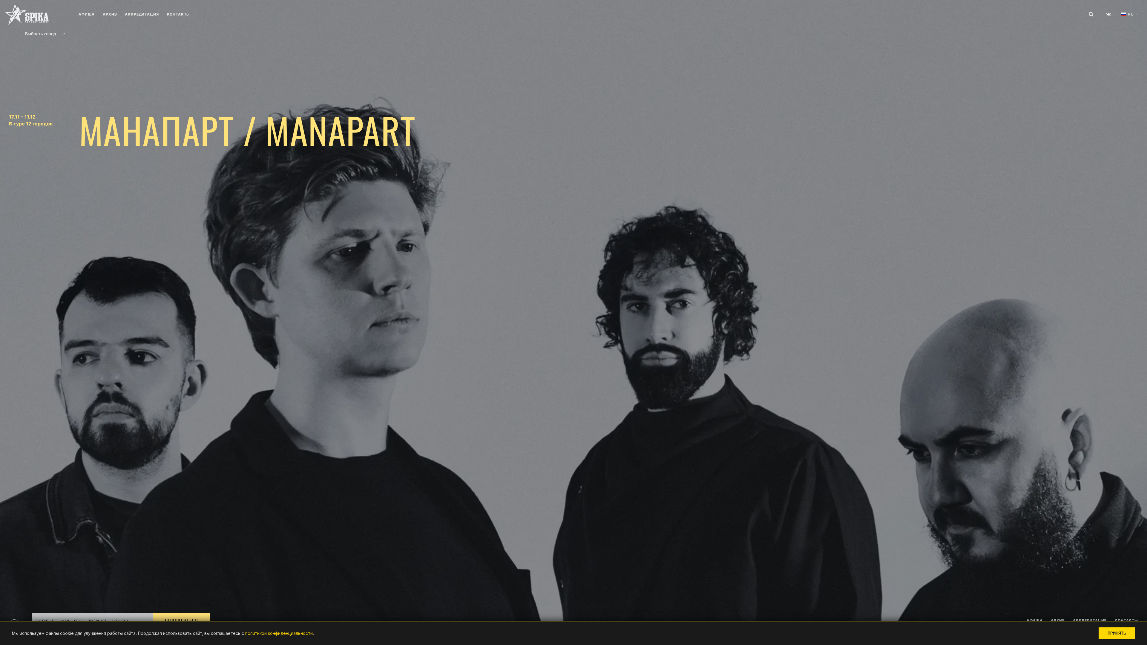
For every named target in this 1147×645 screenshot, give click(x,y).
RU (1131, 14)
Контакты (178, 14)
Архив (110, 14)
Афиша (87, 14)
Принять (1117, 633)
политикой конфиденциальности (279, 633)
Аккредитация (142, 14)
